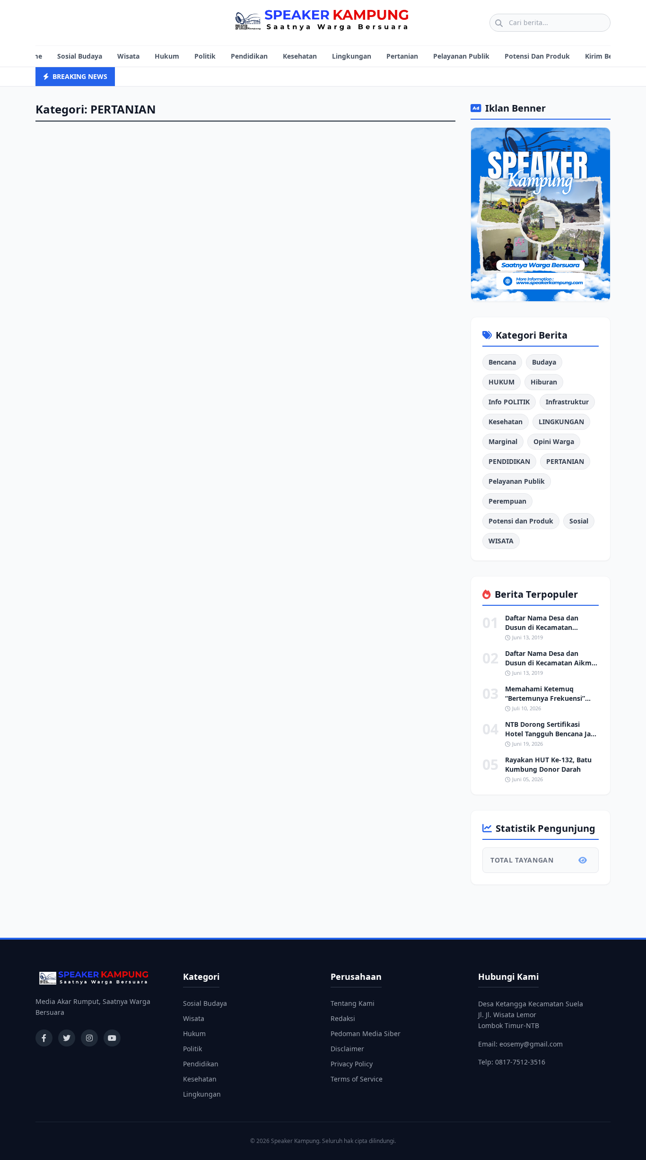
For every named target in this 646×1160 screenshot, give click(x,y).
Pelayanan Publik (461, 56)
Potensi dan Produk (521, 520)
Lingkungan (351, 56)
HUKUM (502, 381)
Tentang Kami (353, 1003)
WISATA (501, 540)
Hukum (167, 56)
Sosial (578, 520)
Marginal (503, 441)
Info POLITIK (509, 401)
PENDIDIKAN (509, 461)
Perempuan (507, 501)
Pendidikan (249, 56)
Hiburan (544, 381)
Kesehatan (300, 56)
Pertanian (402, 56)
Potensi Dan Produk (537, 56)
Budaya (544, 362)
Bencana (502, 362)
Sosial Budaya (79, 56)
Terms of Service (357, 1078)
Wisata (128, 56)
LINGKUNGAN (561, 421)
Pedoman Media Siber (366, 1033)
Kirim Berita (604, 56)
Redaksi (343, 1018)
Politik (205, 56)
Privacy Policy (352, 1063)
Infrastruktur (567, 401)
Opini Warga (553, 441)
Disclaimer (347, 1048)
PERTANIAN (565, 461)
